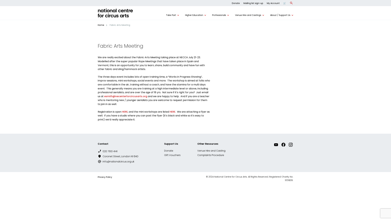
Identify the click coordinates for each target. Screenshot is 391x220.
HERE (125, 112)
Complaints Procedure (210, 155)
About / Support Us (280, 15)
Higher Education (194, 15)
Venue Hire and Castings (248, 15)
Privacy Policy (105, 177)
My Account (273, 3)
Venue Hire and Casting (211, 150)
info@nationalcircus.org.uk (118, 161)
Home (101, 25)
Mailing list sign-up (253, 3)
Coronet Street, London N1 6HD (120, 156)
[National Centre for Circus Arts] (115, 14)
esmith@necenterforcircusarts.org (125, 96)
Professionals (219, 15)
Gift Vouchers (172, 155)
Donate (236, 3)
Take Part (171, 15)
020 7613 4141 (110, 151)
